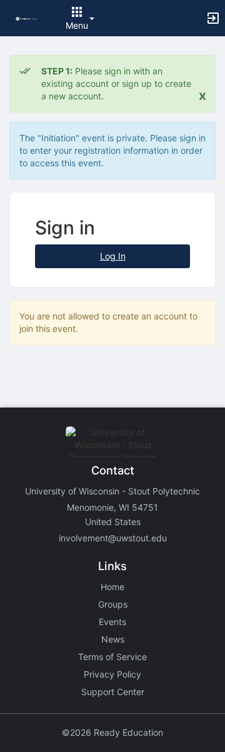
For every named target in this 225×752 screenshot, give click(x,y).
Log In (113, 256)
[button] (26, 18)
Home (112, 586)
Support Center (112, 691)
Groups (113, 604)
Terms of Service (112, 656)
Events (112, 621)
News (112, 639)
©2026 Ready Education (112, 732)
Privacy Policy (112, 674)
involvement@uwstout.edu (113, 538)
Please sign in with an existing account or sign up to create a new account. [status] (116, 83)
